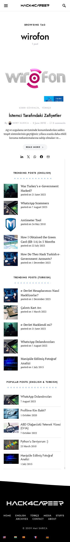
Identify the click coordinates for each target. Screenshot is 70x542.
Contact (38, 518)
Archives (22, 518)
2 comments (59, 123)
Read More (33, 147)
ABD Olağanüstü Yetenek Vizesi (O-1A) (40, 426)
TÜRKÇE (46, 107)
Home (7, 515)
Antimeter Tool (31, 220)
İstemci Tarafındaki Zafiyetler (35, 115)
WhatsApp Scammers (35, 203)
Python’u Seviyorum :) (34, 442)
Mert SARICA (21, 123)
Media (47, 515)
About (52, 518)
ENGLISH (20, 515)
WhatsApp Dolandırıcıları (38, 342)
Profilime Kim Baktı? (33, 410)
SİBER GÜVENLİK (29, 107)
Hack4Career (35, 5)
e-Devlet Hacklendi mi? (36, 325)
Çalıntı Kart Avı (31, 308)
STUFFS (60, 515)
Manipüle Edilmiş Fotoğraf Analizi (37, 457)
